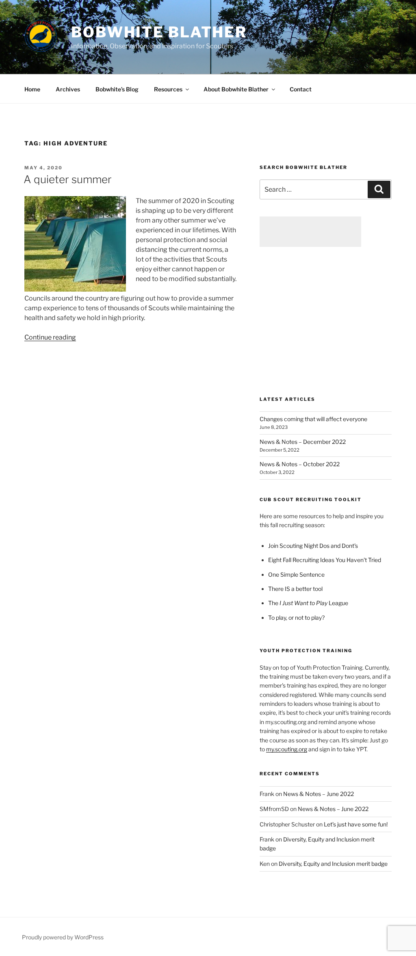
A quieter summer (68, 179)
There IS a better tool (295, 588)
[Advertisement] (310, 231)
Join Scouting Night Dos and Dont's (313, 545)
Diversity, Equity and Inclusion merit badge (333, 863)
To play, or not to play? (296, 617)
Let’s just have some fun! (356, 824)
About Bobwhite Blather (236, 89)
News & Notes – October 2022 (300, 464)
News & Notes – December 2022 (303, 441)
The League (308, 602)
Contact (301, 89)
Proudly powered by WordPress (63, 937)
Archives (68, 89)
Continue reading (50, 337)
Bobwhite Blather (159, 32)
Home (32, 89)
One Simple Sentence (296, 574)
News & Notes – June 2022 (318, 793)
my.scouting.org (286, 749)
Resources (168, 89)
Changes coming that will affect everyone (313, 418)
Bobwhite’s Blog (117, 89)
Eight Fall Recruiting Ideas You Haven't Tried (324, 559)
